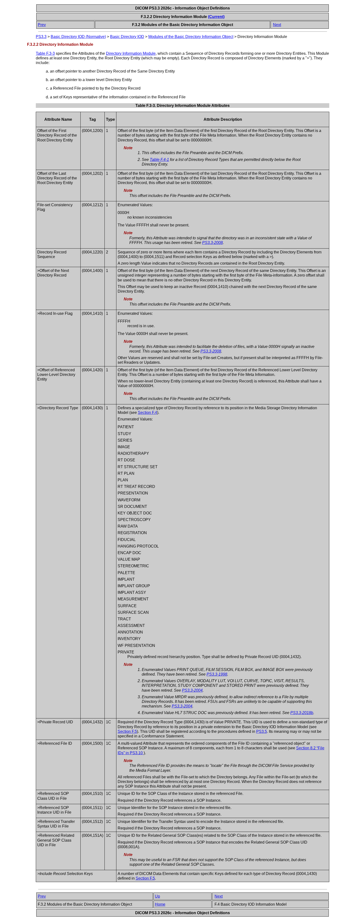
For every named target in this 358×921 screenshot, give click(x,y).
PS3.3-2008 (212, 243)
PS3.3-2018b (301, 713)
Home (160, 904)
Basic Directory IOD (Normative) (78, 37)
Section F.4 (147, 412)
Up (157, 896)
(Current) (216, 17)
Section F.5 (127, 731)
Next (277, 25)
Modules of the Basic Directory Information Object (190, 37)
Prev (42, 25)
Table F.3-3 (45, 53)
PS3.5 (261, 731)
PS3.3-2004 (192, 690)
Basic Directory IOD (127, 37)
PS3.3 (41, 37)
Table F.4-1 (159, 160)
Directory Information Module (131, 53)
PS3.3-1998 (217, 674)
